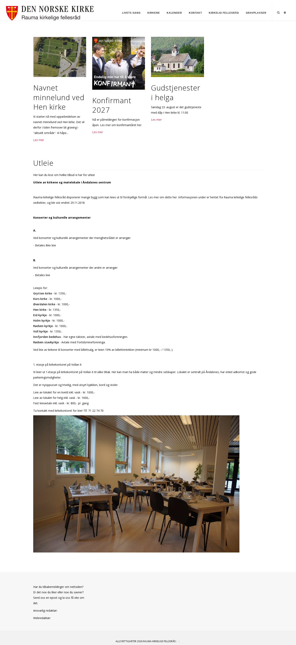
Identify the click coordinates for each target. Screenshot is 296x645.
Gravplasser (256, 12)
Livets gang (131, 12)
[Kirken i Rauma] (50, 12)
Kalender (174, 12)
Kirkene (153, 12)
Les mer (38, 140)
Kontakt (195, 12)
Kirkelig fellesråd (224, 12)
